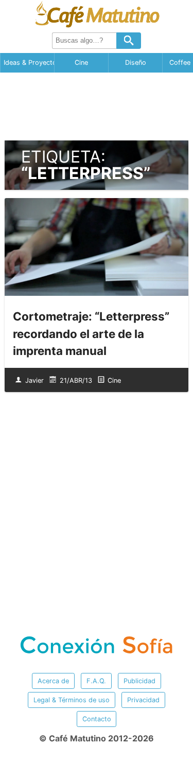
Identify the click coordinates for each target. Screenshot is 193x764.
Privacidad (143, 700)
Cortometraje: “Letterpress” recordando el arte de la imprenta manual (91, 333)
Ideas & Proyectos (29, 62)
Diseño (135, 62)
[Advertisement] (96, 106)
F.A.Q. (96, 681)
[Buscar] (128, 40)
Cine (81, 62)
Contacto (96, 719)
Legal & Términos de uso (71, 700)
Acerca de (53, 681)
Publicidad (139, 681)
